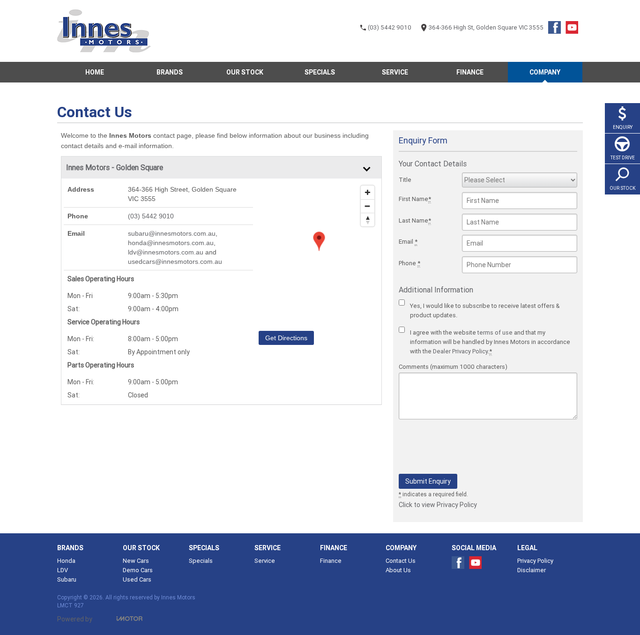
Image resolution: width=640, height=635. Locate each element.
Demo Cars (138, 570)
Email (408, 242)
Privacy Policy (535, 561)
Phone (409, 263)
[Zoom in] (367, 192)
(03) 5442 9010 (151, 216)
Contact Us (401, 561)
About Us (398, 570)
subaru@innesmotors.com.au (172, 233)
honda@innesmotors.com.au (171, 243)
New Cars (136, 561)
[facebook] (557, 29)
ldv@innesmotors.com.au (165, 252)
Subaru (66, 579)
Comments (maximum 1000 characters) (453, 367)
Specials (201, 561)
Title (405, 180)
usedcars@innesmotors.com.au (175, 261)
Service (264, 561)
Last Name (415, 220)
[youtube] (574, 29)
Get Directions (286, 338)
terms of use (495, 332)
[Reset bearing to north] (367, 219)
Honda (66, 561)
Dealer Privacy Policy (460, 351)
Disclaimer (531, 570)
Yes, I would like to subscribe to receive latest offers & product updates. (484, 310)
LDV (62, 570)
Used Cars (137, 579)
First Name (415, 199)
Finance (331, 561)
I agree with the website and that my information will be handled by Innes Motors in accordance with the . (490, 342)
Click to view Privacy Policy (438, 505)
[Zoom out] (367, 206)
